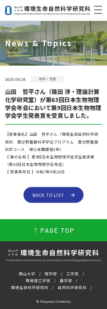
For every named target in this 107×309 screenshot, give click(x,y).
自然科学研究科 (72, 287)
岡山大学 (27, 273)
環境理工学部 (38, 280)
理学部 (51, 273)
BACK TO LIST (48, 195)
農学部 (66, 280)
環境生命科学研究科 (29, 287)
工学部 (72, 273)
